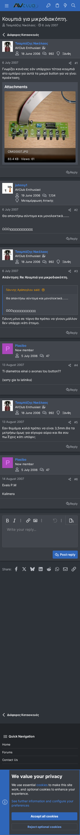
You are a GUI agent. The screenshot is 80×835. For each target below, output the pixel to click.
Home (6, 744)
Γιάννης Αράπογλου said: (23, 290)
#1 (76, 63)
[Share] (70, 63)
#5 (76, 422)
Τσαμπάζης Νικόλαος (21, 25)
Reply (74, 172)
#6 (76, 479)
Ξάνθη (66, 53)
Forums (7, 752)
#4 (76, 365)
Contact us (10, 760)
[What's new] (65, 5)
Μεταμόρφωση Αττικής (37, 200)
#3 (76, 271)
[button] (6, 6)
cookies (42, 785)
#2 (76, 210)
